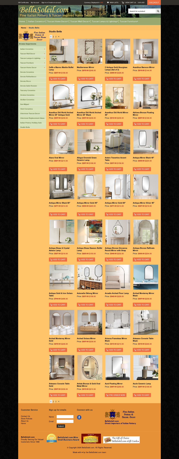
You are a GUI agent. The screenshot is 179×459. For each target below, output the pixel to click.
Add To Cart (59, 78)
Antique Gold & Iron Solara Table (60, 294)
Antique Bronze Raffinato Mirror (144, 249)
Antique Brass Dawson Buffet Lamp (89, 249)
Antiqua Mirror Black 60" (59, 202)
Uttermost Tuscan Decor (30, 113)
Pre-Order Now (117, 395)
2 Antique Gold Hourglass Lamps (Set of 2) (116, 68)
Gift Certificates (23, 2)
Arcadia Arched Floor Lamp (117, 293)
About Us (25, 421)
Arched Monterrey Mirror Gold (59, 339)
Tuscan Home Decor (28, 67)
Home (23, 27)
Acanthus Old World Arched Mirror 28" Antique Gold (61, 113)
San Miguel (24, 104)
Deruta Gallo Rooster (28, 86)
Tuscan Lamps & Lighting (30, 58)
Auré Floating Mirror (114, 383)
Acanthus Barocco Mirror (144, 67)
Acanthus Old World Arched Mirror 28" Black (89, 113)
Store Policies (26, 418)
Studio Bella (25, 127)
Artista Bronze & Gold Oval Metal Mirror (88, 384)
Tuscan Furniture (27, 63)
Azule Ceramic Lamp (142, 383)
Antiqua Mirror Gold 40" (87, 202)
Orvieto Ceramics (27, 95)
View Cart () (134, 2)
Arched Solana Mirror (86, 338)
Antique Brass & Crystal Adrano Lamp (59, 249)
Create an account (54, 2)
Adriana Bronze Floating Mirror (143, 113)
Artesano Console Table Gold (59, 384)
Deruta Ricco (25, 81)
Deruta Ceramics (27, 72)
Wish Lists (114, 2)
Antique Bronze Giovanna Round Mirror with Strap (116, 249)
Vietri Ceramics (26, 109)
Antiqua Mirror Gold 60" (115, 202)
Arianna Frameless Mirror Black (116, 339)
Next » (59, 36)
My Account (35, 2)
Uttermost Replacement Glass (32, 118)
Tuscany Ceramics (27, 90)
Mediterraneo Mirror (85, 67)
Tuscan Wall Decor (27, 53)
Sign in (44, 2)
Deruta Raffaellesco (28, 76)
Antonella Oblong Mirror (87, 293)
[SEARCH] (158, 11)
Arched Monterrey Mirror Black (143, 294)
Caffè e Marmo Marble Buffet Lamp (61, 68)
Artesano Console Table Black (143, 339)
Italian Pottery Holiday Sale (31, 123)
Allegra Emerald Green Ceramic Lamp (87, 158)
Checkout (154, 2)
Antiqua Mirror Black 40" (143, 157)
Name (51, 416)
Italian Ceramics (26, 49)
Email (51, 421)
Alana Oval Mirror (56, 157)
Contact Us (25, 416)
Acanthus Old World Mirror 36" (116, 113)
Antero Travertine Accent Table (115, 158)
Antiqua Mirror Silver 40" (143, 202)
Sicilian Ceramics (27, 99)
